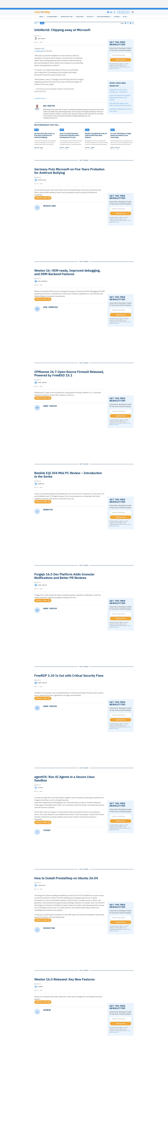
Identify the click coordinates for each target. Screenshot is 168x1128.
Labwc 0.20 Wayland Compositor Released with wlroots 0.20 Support (120, 98)
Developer (79, 16)
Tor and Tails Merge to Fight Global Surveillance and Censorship (120, 135)
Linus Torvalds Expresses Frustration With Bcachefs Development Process (69, 135)
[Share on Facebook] (125, 23)
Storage (117, 16)
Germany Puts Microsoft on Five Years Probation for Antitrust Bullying (44, 135)
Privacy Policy (115, 68)
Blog (124, 16)
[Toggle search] (133, 12)
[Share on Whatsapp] (133, 23)
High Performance (103, 16)
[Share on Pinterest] (130, 23)
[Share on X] (128, 23)
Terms (129, 67)
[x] (114, 12)
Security (90, 16)
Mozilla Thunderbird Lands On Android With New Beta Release (96, 135)
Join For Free (120, 60)
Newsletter (124, 12)
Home (35, 23)
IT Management (52, 16)
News (41, 16)
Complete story (39, 98)
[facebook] (108, 12)
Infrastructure (67, 16)
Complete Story (41, 198)
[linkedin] (111, 12)
